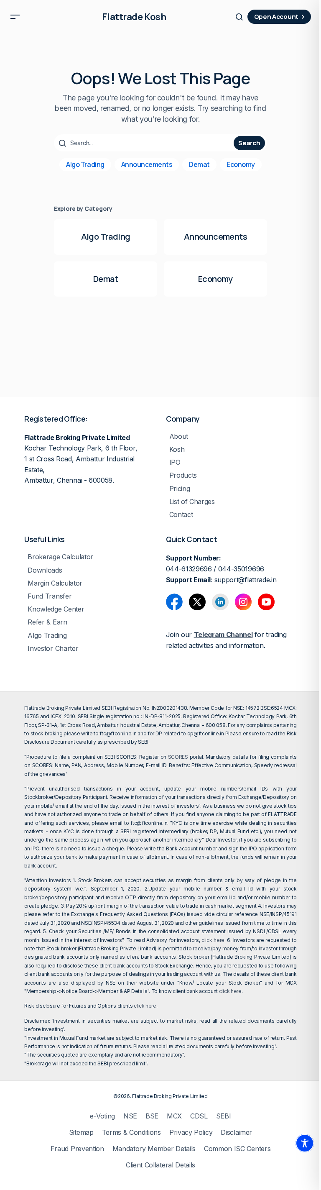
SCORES (178, 757)
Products (183, 475)
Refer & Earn (47, 622)
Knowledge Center (56, 609)
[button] (15, 17)
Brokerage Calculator (60, 557)
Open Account (276, 16)
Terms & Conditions (131, 1132)
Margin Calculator (55, 583)
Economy (241, 164)
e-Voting (102, 1116)
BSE (151, 1116)
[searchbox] (145, 143)
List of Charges (192, 502)
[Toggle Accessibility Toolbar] (305, 1143)
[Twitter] (197, 602)
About (178, 436)
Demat (199, 164)
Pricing (179, 489)
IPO (175, 462)
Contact (181, 515)
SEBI (223, 1116)
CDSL (199, 1116)
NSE (130, 1116)
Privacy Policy (191, 1132)
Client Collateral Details (160, 1165)
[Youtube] (266, 602)
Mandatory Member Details (154, 1149)
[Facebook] (174, 602)
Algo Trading (85, 164)
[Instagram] (243, 602)
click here (212, 940)
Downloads (45, 570)
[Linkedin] (220, 602)
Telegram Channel (223, 634)
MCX (174, 1116)
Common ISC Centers (237, 1149)
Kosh (177, 449)
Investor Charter (53, 649)
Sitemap (81, 1132)
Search (249, 142)
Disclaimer (236, 1132)
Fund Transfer (49, 596)
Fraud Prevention (77, 1149)
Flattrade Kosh (134, 16)
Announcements (147, 164)
